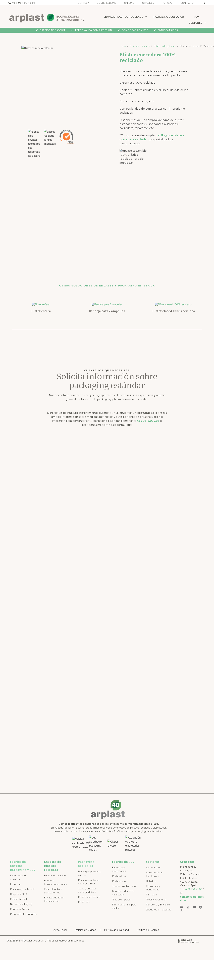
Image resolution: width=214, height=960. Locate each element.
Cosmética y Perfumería (153, 888)
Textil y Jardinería (156, 899)
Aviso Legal (60, 929)
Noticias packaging (21, 904)
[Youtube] (194, 907)
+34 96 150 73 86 (192, 889)
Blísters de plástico (165, 46)
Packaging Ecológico (168, 16)
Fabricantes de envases (18, 877)
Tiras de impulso (121, 899)
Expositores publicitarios (119, 869)
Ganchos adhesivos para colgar (123, 893)
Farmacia (151, 894)
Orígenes (148, 3)
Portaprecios (119, 881)
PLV (196, 16)
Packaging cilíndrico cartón (89, 873)
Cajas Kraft (84, 902)
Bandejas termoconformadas (55, 882)
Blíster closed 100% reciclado (173, 311)
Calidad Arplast (18, 899)
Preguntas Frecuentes (23, 914)
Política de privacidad (116, 929)
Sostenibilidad (106, 3)
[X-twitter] (181, 910)
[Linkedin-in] (181, 907)
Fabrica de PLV (123, 862)
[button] (204, 3)
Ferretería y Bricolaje (158, 904)
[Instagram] (187, 907)
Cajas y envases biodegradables (87, 890)
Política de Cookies (148, 929)
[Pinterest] (200, 907)
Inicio (123, 46)
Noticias (167, 3)
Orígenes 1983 (18, 894)
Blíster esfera (40, 311)
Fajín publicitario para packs (124, 906)
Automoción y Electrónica (154, 874)
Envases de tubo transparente (54, 899)
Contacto (187, 3)
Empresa (83, 3)
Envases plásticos (139, 46)
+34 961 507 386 (148, 420)
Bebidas (150, 881)
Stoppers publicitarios (124, 886)
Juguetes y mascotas (158, 909)
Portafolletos (119, 876)
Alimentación (153, 867)
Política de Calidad (85, 929)
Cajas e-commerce (89, 897)
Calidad (129, 3)
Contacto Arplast (20, 909)
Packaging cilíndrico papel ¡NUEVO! (89, 882)
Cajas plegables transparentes (53, 891)
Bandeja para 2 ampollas (107, 311)
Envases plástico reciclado (123, 16)
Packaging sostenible (22, 889)
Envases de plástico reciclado (52, 866)
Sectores (195, 22)
